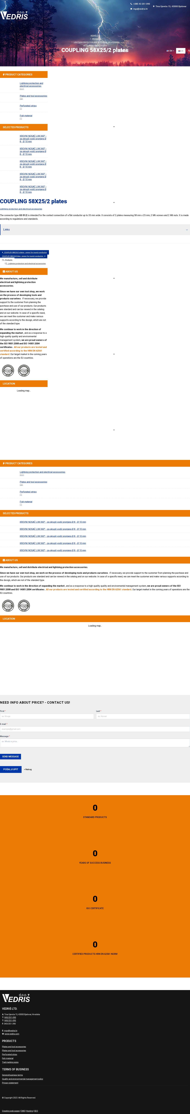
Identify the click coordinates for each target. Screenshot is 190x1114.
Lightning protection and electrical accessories (21, 209)
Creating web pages (11, 1111)
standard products (95, 817)
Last (98, 711)
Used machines (127, 354)
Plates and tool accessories (14, 1047)
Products (124, 202)
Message (5, 736)
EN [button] (171, 51)
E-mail (3, 724)
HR (182, 51)
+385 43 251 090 (141, 4)
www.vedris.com (12, 1034)
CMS (23, 1111)
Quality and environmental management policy (22, 1079)
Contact (124, 429)
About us (124, 126)
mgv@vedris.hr (140, 9)
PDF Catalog (126, 278)
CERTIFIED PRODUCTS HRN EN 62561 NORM (94, 954)
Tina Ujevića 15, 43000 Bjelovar (171, 6)
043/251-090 (10, 1017)
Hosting (29, 1111)
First (3, 711)
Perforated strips (9, 1054)
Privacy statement (10, 1083)
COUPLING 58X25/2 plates (33, 201)
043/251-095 (10, 1020)
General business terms (12, 1075)
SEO (36, 1111)
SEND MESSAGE (10, 756)
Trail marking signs (10, 1062)
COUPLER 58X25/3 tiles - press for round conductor (23, 256)
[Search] (189, 51)
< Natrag (28, 769)
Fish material (7, 1058)
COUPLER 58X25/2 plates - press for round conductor (25, 252)
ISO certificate (95, 908)
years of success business (95, 863)
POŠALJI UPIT (10, 769)
